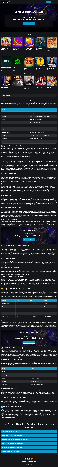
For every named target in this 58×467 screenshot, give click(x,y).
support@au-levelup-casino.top (29, 461)
